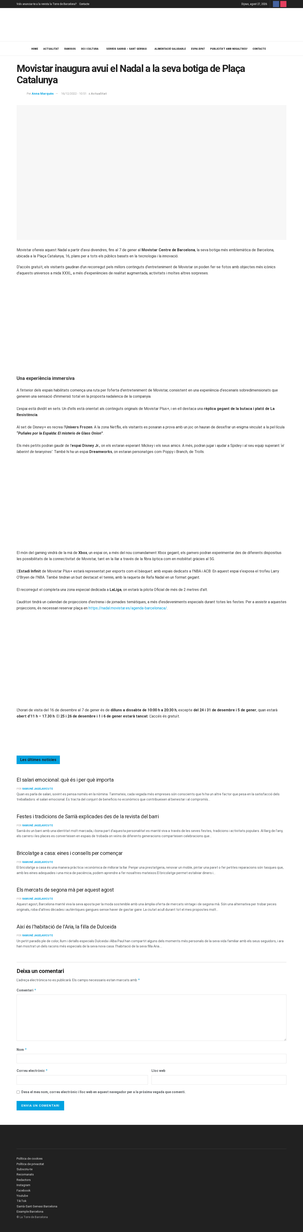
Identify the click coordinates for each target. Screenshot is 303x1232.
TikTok (22, 1201)
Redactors (24, 1180)
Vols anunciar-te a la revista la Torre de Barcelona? (46, 4)
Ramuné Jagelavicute (37, 788)
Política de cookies (30, 1158)
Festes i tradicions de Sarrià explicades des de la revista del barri (88, 816)
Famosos (70, 48)
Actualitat (51, 48)
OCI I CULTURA (89, 48)
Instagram (23, 1185)
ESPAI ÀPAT (198, 48)
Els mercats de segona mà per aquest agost (65, 890)
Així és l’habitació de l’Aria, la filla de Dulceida (66, 927)
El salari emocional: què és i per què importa (65, 780)
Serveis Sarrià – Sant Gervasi (126, 48)
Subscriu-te (24, 1169)
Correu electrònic (32, 1070)
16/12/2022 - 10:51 (73, 93)
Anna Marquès (42, 93)
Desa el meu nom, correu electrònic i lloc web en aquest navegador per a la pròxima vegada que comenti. (103, 1092)
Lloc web (158, 1071)
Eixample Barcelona (30, 1211)
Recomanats (25, 1174)
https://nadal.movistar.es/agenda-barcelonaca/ (128, 608)
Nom (22, 1049)
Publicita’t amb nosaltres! (228, 48)
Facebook (24, 1190)
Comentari (26, 990)
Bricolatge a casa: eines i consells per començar (70, 853)
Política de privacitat (30, 1164)
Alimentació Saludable (170, 48)
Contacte (84, 4)
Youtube (22, 1195)
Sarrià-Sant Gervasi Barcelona (37, 1206)
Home (34, 48)
